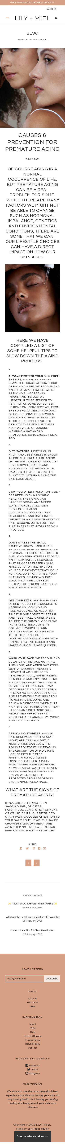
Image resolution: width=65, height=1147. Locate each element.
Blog (32, 1032)
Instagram (34, 1073)
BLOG (29, 39)
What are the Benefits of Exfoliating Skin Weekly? (32, 917)
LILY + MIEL (43, 1124)
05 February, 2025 (32, 921)
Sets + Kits (32, 1002)
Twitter (34, 1069)
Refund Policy (32, 1044)
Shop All (32, 998)
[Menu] (7, 18)
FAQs (33, 1028)
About (32, 1024)
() (51, 9)
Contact (32, 1048)
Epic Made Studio (38, 1128)
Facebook (34, 1065)
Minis (32, 1006)
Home (21, 39)
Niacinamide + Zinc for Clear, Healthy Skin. (32, 930)
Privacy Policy (32, 1040)
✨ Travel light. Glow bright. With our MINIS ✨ (32, 904)
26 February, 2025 (32, 907)
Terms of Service (32, 1036)
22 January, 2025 (32, 934)
